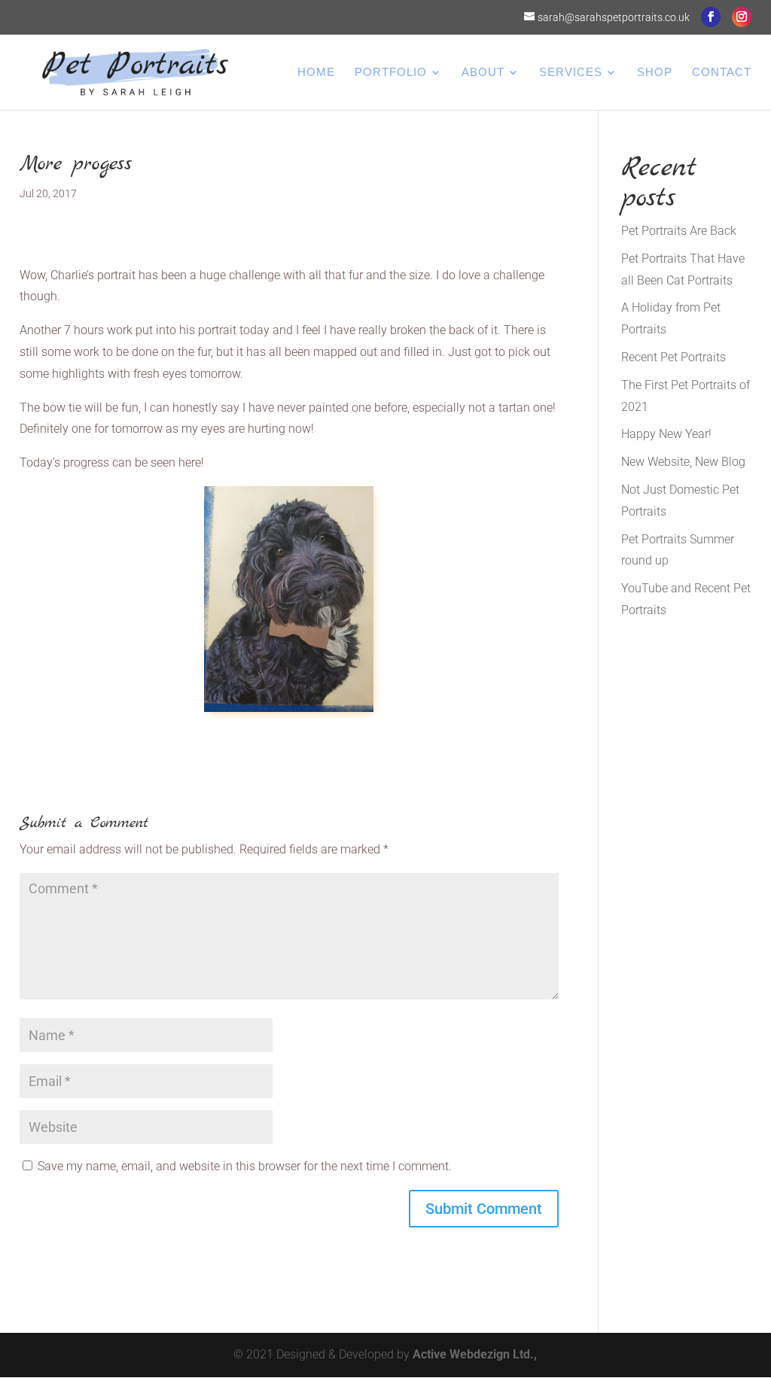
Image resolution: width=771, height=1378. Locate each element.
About (483, 72)
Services (570, 72)
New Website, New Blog (683, 462)
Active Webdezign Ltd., (475, 1354)
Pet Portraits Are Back (678, 231)
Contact (721, 72)
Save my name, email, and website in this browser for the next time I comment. (245, 1166)
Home (316, 72)
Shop (654, 72)
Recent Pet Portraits (673, 357)
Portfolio (391, 72)
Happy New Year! (666, 434)
